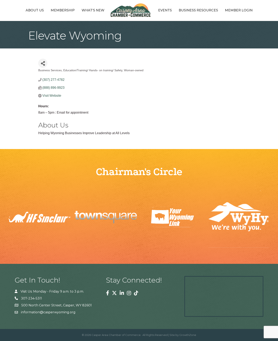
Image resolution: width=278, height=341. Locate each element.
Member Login (239, 10)
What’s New (93, 10)
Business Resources (198, 10)
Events (165, 10)
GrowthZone (187, 335)
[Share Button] (42, 63)
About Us (35, 10)
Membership (63, 10)
